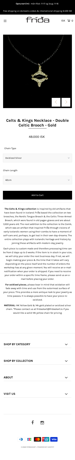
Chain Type (10, 148)
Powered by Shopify (45, 447)
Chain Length (10, 170)
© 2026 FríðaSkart (28, 447)
